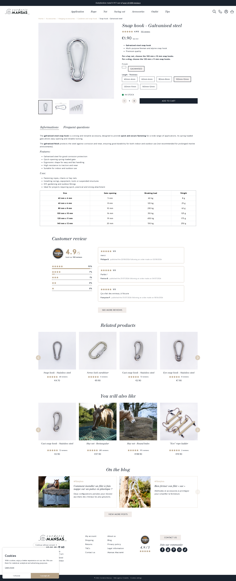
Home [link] (40, 18)
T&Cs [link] (87, 548)
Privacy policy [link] (114, 544)
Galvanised (136, 68)
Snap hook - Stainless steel (57, 372)
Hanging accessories (66, 18)
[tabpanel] (118, 180)
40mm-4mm (129, 79)
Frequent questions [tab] (76, 127)
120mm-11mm (130, 86)
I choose (16, 576)
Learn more (9, 567)
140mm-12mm (148, 86)
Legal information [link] (115, 548)
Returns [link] (88, 544)
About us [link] (111, 536)
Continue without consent (45, 545)
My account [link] (90, 536)
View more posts (118, 514)
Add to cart (168, 101)
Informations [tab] (49, 127)
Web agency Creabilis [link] (121, 578)
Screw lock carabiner (98, 372)
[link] (220, 11)
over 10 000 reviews (132, 3)
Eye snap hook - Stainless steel (178, 372)
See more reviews (112, 310)
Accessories (51, 18)
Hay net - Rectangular (98, 443)
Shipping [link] (89, 540)
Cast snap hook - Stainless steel (138, 372)
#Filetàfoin (78, 481)
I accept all (44, 576)
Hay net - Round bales (138, 443)
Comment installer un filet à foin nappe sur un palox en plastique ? (93, 487)
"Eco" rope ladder (179, 443)
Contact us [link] (90, 552)
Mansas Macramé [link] (115, 552)
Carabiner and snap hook (87, 18)
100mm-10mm (182, 79)
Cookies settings (136, 578)
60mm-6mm (147, 79)
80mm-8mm (164, 79)
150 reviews (145, 32)
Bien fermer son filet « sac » (170, 486)
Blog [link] (109, 540)
